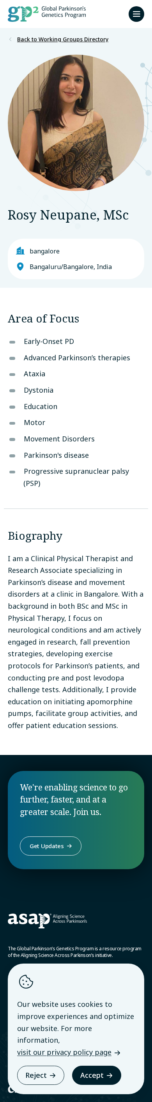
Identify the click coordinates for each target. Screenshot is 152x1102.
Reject (36, 1075)
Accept (92, 1075)
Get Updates (47, 846)
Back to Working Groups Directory (62, 39)
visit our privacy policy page (64, 1052)
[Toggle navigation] (136, 14)
